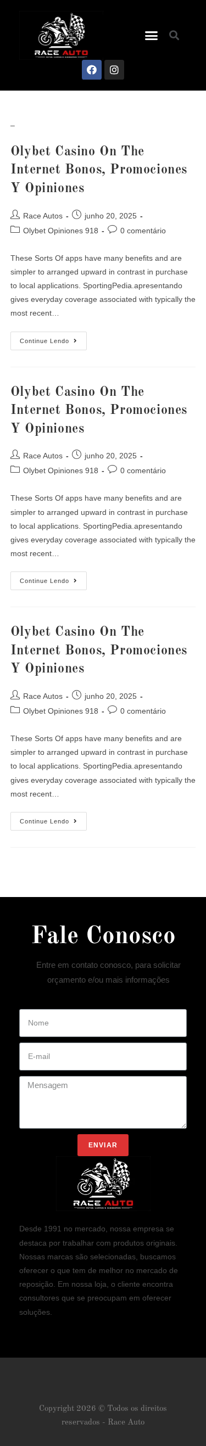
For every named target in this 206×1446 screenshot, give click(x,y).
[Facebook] (92, 70)
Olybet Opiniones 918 (60, 230)
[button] (151, 35)
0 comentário (143, 230)
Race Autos (43, 215)
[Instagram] (114, 70)
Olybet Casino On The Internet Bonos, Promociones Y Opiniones (98, 170)
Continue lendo (53, 338)
